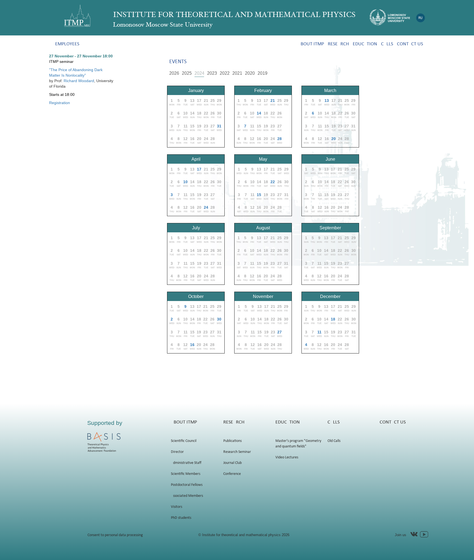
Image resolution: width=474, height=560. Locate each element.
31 (219, 126)
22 (272, 182)
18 (333, 319)
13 (327, 100)
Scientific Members (185, 474)
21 (272, 100)
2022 (225, 73)
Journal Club (232, 463)
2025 (187, 73)
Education (365, 44)
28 (279, 138)
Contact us (410, 44)
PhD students (181, 518)
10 (185, 182)
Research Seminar (237, 452)
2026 (174, 73)
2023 (212, 73)
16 (192, 344)
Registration (59, 103)
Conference (232, 474)
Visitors (176, 507)
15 (259, 195)
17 (199, 169)
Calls (387, 44)
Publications (232, 441)
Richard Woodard (79, 81)
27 (279, 332)
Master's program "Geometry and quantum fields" (298, 443)
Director (177, 452)
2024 (199, 73)
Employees (67, 44)
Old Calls (334, 441)
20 (333, 138)
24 (206, 207)
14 (259, 113)
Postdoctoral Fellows (186, 485)
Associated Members (187, 496)
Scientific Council (183, 441)
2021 (237, 73)
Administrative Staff (186, 463)
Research (338, 44)
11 (319, 332)
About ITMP (311, 44)
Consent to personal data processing (115, 535)
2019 (262, 73)
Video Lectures (286, 457)
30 (219, 319)
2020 (250, 73)
